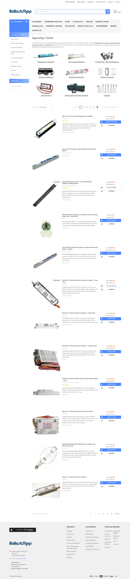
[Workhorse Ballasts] (76, 71)
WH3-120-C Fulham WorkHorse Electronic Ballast (77, 411)
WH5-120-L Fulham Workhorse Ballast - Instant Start (78, 313)
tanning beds (114, 43)
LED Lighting (70, 26)
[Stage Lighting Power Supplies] (76, 88)
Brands (114, 26)
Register (118, 2)
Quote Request (70, 2)
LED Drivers (36, 22)
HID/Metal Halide (102, 22)
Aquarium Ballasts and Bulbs (18, 53)
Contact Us (90, 2)
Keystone (107, 547)
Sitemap (69, 557)
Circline (89, 22)
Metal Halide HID (91, 540)
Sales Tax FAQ (71, 554)
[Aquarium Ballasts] (46, 71)
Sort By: (35, 107)
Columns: (76, 107)
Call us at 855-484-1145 (19, 558)
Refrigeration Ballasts (45, 62)
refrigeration (98, 43)
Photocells (14, 62)
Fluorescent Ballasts (53, 22)
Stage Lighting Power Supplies (76, 95)
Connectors (14, 39)
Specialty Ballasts (85, 26)
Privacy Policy (71, 540)
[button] (49, 531)
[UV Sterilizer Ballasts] (107, 56)
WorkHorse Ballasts (76, 77)
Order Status (81, 2)
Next (116, 514)
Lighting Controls (16, 66)
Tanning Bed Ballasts (76, 62)
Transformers (102, 26)
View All (115, 544)
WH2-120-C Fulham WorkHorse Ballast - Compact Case (79, 346)
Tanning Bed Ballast (17, 58)
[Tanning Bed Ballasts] (76, 56)
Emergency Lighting (54, 26)
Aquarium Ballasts (46, 77)
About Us (69, 537)
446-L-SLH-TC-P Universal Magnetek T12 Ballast (77, 116)
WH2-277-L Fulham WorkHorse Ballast (74, 477)
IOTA (114, 541)
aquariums (106, 43)
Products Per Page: (107, 107)
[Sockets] (107, 88)
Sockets (13, 70)
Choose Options (111, 122)
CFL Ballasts (78, 22)
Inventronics (109, 531)
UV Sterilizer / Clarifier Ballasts (107, 62)
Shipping (69, 531)
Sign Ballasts (37, 26)
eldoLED (107, 539)
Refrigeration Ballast (17, 43)
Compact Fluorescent (92, 549)
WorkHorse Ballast (17, 47)
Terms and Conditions (73, 543)
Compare (111, 125)
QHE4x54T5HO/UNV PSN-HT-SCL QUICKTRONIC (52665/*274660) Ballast (77, 182)
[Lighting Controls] (107, 71)
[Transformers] (46, 88)
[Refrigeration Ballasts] (46, 56)
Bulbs (67, 22)
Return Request (71, 551)
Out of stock (111, 187)
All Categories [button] (17, 22)
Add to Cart (111, 155)
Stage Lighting (15, 75)
